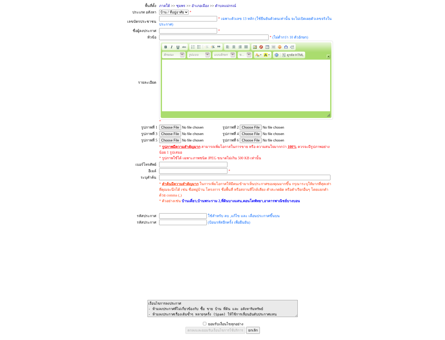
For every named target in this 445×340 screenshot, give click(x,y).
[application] (246, 80)
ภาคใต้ (164, 6)
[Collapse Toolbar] (328, 56)
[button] (165, 47)
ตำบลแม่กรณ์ (225, 6)
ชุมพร (180, 6)
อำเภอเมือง (200, 6)
